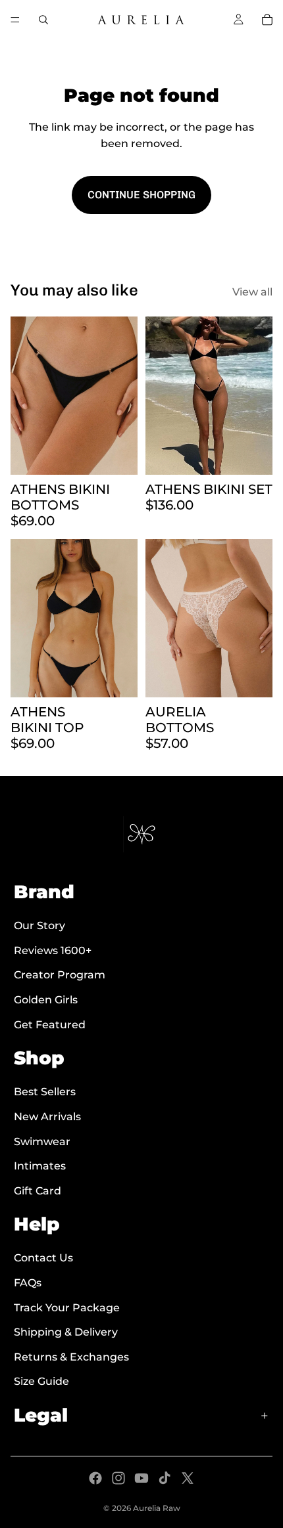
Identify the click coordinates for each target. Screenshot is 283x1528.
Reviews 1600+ (52, 950)
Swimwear (42, 1141)
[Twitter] (187, 1478)
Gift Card (37, 1191)
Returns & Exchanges (71, 1357)
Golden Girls (46, 999)
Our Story (39, 925)
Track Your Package (67, 1307)
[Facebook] (95, 1478)
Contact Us (43, 1258)
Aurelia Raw (156, 1508)
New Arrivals (47, 1116)
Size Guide (41, 1382)
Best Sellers (45, 1091)
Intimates (40, 1166)
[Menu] (15, 20)
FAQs (27, 1283)
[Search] (43, 19)
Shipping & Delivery (66, 1332)
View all (252, 292)
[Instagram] (118, 1478)
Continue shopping (141, 194)
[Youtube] (141, 1478)
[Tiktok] (164, 1478)
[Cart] (267, 19)
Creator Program (59, 975)
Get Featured (50, 1024)
